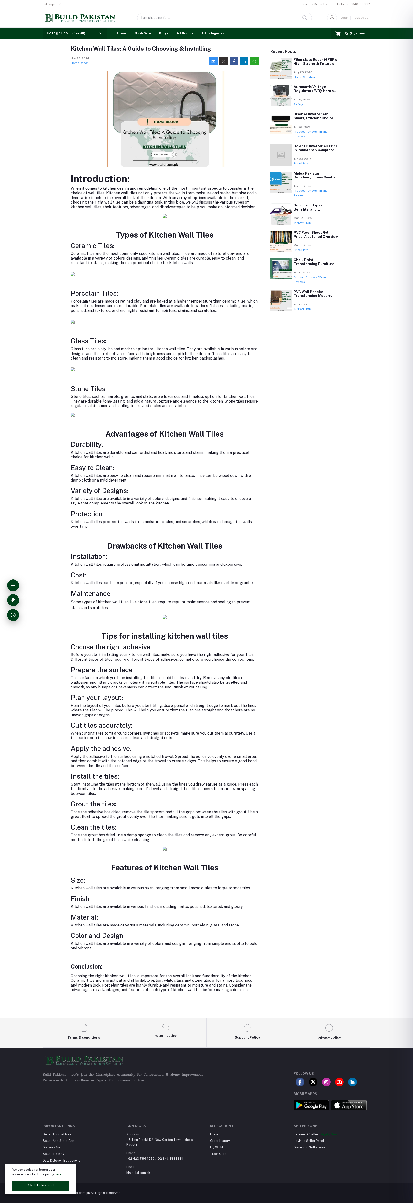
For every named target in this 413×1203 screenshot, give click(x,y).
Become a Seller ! (312, 4)
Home (121, 33)
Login (344, 17)
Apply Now (329, 1134)
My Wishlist (218, 1147)
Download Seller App (309, 1147)
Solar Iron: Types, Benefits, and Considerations (308, 209)
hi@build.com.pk (138, 1173)
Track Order (219, 1154)
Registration (361, 17)
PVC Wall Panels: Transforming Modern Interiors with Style (312, 296)
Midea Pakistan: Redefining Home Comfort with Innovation (316, 177)
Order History (220, 1140)
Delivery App (52, 1147)
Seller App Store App (58, 1140)
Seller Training (53, 1154)
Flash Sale (142, 33)
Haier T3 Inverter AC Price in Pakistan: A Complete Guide (316, 150)
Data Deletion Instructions (61, 1160)
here (58, 1174)
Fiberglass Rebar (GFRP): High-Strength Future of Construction (315, 64)
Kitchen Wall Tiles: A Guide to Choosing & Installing (141, 48)
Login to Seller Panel (309, 1140)
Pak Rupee (50, 4)
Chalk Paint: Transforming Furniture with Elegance (314, 264)
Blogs (163, 33)
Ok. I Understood (41, 1185)
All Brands (185, 33)
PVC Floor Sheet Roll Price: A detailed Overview (316, 234)
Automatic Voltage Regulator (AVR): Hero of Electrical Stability (315, 91)
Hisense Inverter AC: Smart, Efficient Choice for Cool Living (313, 118)
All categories (212, 33)
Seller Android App (57, 1134)
